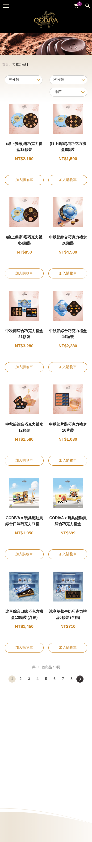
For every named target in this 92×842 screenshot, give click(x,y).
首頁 (5, 64)
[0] (76, 6)
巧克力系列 (20, 64)
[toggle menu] (6, 6)
